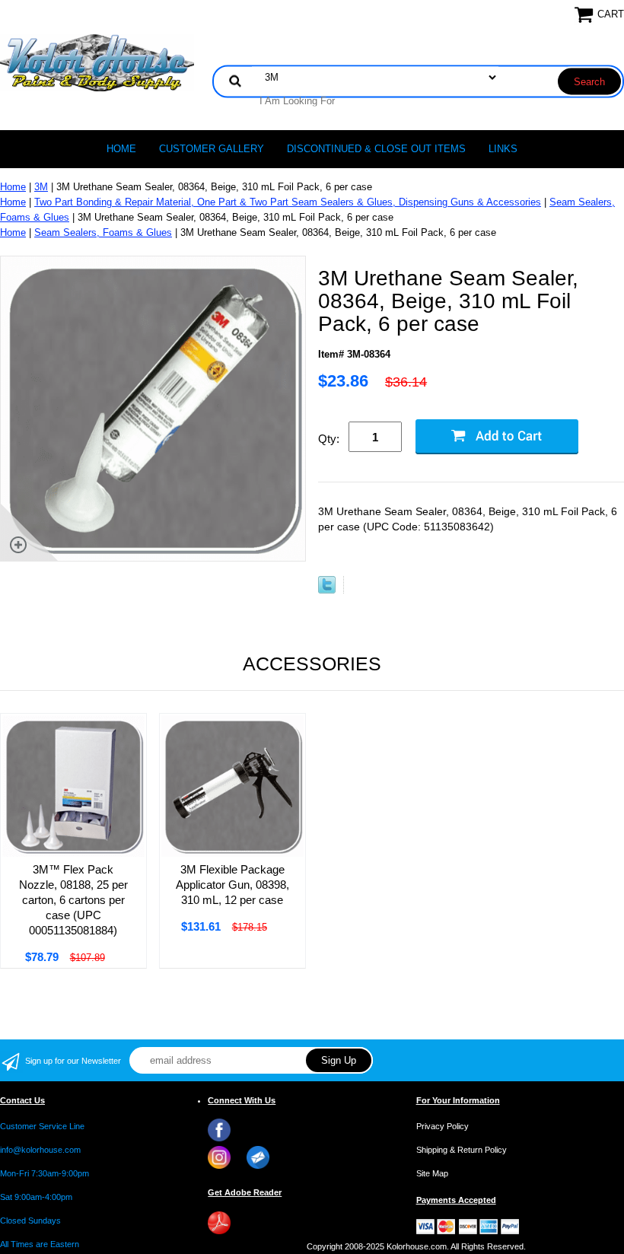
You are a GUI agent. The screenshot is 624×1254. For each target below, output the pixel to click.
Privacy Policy (442, 1126)
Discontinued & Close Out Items (376, 148)
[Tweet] (327, 590)
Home (121, 148)
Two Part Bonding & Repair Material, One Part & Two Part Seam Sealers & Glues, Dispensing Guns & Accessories (287, 202)
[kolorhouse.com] (97, 62)
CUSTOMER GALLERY (211, 148)
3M (41, 187)
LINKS (503, 148)
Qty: (328, 438)
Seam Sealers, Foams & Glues (103, 232)
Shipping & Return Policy (461, 1149)
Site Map (432, 1173)
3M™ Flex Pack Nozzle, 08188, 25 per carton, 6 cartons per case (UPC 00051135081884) (73, 900)
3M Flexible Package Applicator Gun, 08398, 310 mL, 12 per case (232, 884)
